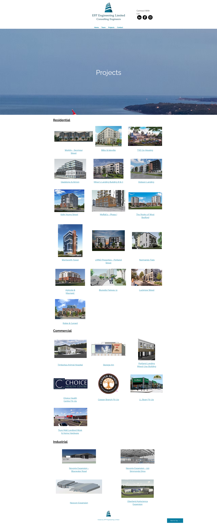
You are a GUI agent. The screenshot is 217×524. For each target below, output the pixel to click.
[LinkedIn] (139, 17)
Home (97, 27)
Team (104, 27)
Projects (112, 27)
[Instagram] (150, 17)
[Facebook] (145, 17)
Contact (120, 27)
